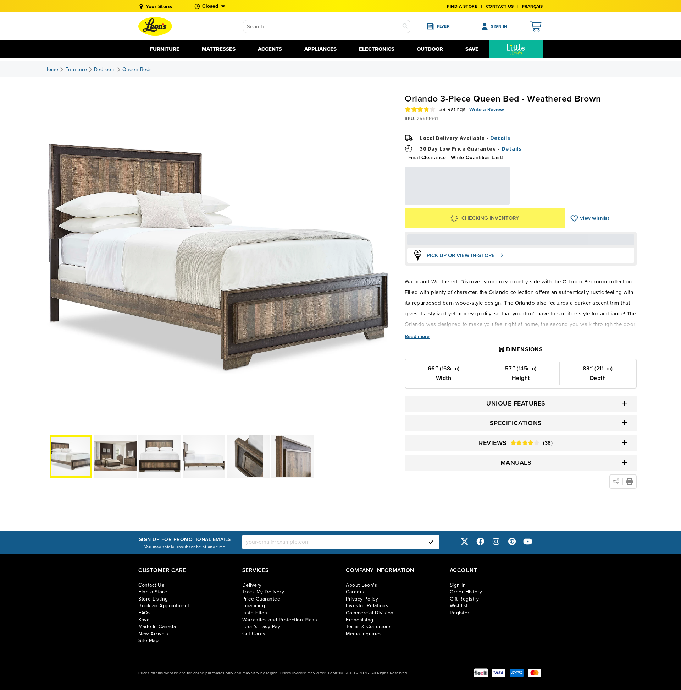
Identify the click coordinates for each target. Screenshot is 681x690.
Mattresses (219, 49)
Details (500, 137)
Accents (270, 49)
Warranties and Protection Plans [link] (279, 620)
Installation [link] (254, 612)
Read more (417, 336)
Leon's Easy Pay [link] (261, 626)
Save (471, 49)
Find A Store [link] (462, 6)
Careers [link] (355, 592)
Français (532, 6)
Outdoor (430, 49)
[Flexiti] (481, 672)
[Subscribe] (431, 542)
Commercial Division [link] (370, 612)
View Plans (488, 202)
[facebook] (480, 542)
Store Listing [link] (153, 599)
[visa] (499, 672)
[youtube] (528, 542)
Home (51, 69)
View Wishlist (574, 218)
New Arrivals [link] (153, 633)
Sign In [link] (458, 585)
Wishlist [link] (459, 605)
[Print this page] (629, 481)
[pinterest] (512, 542)
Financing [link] (253, 605)
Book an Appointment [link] (163, 605)
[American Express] (517, 672)
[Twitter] (465, 542)
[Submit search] (405, 26)
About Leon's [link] (361, 585)
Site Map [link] (148, 640)
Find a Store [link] (152, 592)
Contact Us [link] (500, 6)
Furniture (164, 49)
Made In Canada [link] (157, 626)
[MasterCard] (534, 672)
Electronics (376, 49)
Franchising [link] (359, 620)
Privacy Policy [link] (362, 599)
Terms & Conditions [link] (369, 626)
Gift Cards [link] (254, 633)
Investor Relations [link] (367, 605)
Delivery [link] (252, 585)
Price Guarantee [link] (261, 599)
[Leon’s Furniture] (155, 26)
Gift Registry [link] (464, 599)
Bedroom (105, 69)
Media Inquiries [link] (364, 633)
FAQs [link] (144, 612)
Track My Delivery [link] (263, 592)
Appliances (320, 49)
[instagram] (496, 542)
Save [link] (144, 620)
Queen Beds (137, 69)
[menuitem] (516, 49)
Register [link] (460, 612)
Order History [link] (466, 592)
